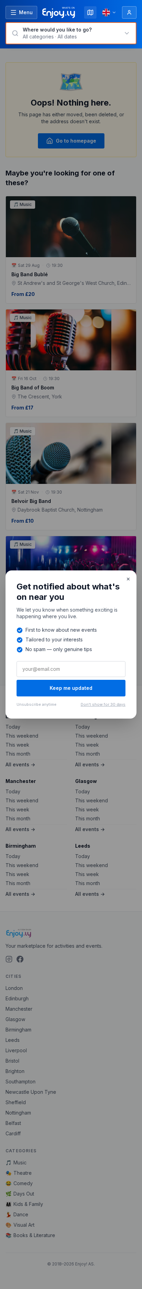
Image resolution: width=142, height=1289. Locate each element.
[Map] (90, 12)
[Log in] (129, 12)
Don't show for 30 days (103, 704)
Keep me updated (71, 688)
